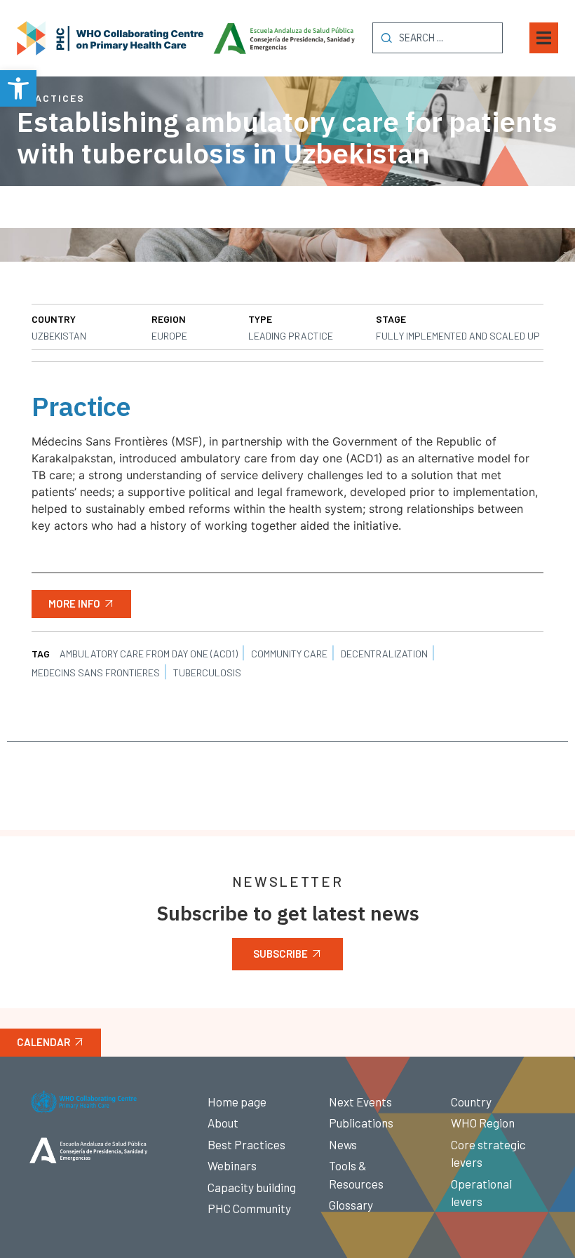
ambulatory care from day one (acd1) (149, 654)
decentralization (384, 654)
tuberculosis (207, 672)
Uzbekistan (59, 336)
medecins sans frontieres (96, 672)
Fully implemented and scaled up (458, 336)
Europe (169, 336)
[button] (18, 88)
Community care (289, 654)
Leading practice (290, 336)
